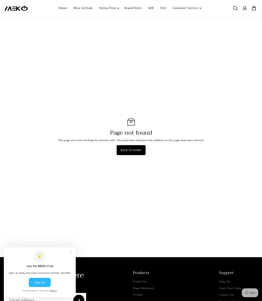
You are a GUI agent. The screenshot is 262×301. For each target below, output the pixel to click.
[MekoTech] (16, 8)
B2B (151, 8)
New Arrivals (83, 8)
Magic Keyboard (143, 288)
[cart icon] (254, 8)
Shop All (224, 281)
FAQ (163, 8)
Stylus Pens (107, 8)
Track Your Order (230, 288)
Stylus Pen (140, 281)
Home (62, 8)
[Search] (235, 8)
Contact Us (226, 295)
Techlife (138, 295)
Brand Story (133, 8)
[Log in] (244, 8)
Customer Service (185, 8)
